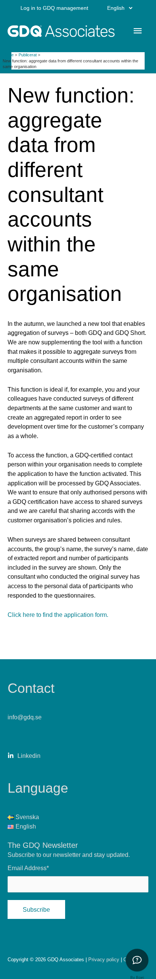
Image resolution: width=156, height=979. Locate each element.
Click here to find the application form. (58, 614)
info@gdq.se (25, 717)
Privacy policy (104, 959)
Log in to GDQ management (54, 8)
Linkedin (29, 755)
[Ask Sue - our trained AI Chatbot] (137, 960)
